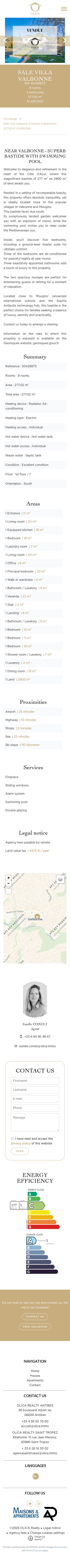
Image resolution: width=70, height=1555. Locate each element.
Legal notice (51, 1528)
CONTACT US (35, 1317)
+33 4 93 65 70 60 (35, 1421)
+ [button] (8, 878)
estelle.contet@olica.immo (37, 1046)
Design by (39, 1538)
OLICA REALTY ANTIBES (35, 1405)
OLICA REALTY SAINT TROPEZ (35, 1432)
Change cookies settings (47, 1533)
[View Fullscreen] (8, 891)
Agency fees (18, 1533)
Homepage (10, 119)
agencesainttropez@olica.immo (35, 1453)
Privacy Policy (60, 1547)
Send (20, 1151)
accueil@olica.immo (35, 1426)
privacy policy (21, 1143)
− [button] (8, 883)
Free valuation (35, 1327)
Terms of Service (34, 1551)
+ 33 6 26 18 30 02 (35, 1448)
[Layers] (60, 879)
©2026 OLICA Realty (25, 1528)
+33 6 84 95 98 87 (37, 1036)
